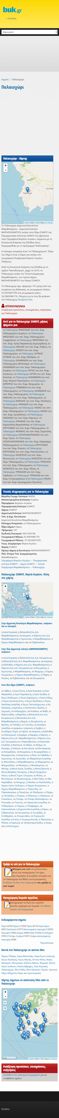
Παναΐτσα (24, 792)
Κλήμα (39, 744)
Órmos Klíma (38, 959)
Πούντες (19, 802)
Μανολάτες (9, 761)
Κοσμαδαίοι (10, 751)
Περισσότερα (46, 942)
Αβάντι (7, 690)
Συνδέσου (8, 882)
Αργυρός (5, 711)
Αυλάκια (34, 711)
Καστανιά (17, 744)
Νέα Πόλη (39, 778)
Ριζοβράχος (33, 805)
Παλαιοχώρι (12, 329)
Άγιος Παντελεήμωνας (34, 704)
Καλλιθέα (7, 664)
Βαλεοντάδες (7, 714)
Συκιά (15, 819)
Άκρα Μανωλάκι (25, 956)
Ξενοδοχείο (47, 932)
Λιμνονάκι (21, 758)
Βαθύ (45, 711)
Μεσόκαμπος (37, 765)
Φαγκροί (44, 962)
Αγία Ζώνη (19, 690)
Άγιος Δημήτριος (29, 697)
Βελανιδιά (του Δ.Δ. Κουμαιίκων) (36, 657)
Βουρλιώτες (37, 721)
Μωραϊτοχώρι (24, 778)
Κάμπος (44, 734)
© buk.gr (49, 222)
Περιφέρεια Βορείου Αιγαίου (15, 560)
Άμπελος (17, 707)
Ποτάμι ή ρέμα (15, 936)
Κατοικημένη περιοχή (34, 929)
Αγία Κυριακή (10, 632)
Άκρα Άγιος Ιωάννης (45, 956)
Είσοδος (12, 18)
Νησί (32, 932)
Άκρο (4, 926)
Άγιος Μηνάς (24, 959)
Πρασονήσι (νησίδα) (37, 802)
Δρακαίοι (17, 728)
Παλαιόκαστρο (8, 792)
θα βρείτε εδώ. (25, 299)
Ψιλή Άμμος (13, 826)
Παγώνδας (33, 788)
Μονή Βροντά (42, 768)
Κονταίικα (29, 748)
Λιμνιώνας (26, 638)
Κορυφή (5, 932)
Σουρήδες (38, 812)
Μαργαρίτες (44, 761)
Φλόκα (4, 822)
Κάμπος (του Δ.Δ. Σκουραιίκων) (16, 667)
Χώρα (48, 822)
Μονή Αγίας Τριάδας (22, 768)
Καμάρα (23, 734)
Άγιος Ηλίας (46, 697)
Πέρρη (46, 674)
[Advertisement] (29, 54)
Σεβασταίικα (38, 642)
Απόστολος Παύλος (34, 707)
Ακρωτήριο (43, 926)
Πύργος (20, 805)
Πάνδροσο (38, 792)
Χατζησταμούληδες (33, 822)
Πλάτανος (32, 795)
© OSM (36, 222)
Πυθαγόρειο (7, 805)
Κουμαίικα (41, 667)
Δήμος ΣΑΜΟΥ (27, 563)
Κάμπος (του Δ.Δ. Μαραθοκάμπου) (32, 664)
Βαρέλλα (21, 714)
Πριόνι (44, 969)
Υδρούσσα (46, 819)
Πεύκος (5, 678)
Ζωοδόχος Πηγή (9, 731)
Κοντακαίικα (44, 748)
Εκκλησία (11, 929)
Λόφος (20, 932)
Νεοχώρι (39, 671)
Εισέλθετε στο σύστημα (14, 1074)
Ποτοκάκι (6, 802)
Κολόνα (16, 748)
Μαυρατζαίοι (8, 765)
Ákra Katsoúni (33, 969)
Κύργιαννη (23, 755)
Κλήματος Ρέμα (14, 973)
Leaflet (26, 222)
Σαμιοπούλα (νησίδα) (28, 809)
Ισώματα (26, 635)
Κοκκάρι (5, 748)
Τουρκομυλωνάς (29, 819)
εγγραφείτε (34, 1074)
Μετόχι (5, 768)
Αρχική (4, 79)
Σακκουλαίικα (8, 809)
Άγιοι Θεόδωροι (9, 697)
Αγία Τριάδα (40, 694)
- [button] (6, 170)
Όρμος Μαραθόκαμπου (13, 642)
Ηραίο (25, 731)
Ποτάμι (19, 799)
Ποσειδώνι (6, 799)
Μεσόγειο (23, 765)
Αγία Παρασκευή (23, 694)
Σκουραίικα (38, 678)
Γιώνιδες (28, 724)
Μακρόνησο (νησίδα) (40, 758)
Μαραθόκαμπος (42, 638)
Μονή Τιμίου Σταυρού (21, 775)
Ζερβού (39, 728)
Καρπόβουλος (29, 741)
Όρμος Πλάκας (8, 956)
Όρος (29, 926)
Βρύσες (5, 724)
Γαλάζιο (17, 724)
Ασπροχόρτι (20, 711)
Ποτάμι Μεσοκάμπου (37, 799)
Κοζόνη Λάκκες (31, 962)
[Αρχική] (29, 10)
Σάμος (45, 809)
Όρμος (16, 926)
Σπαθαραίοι (7, 815)
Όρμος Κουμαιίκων (37, 785)
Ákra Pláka (20, 969)
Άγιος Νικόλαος (34, 701)
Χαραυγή (15, 822)
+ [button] (5, 165)
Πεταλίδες (9, 795)
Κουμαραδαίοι (41, 751)
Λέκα (34, 755)
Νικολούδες (45, 782)
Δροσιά (29, 728)
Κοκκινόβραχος (25, 966)
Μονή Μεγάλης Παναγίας (14, 772)
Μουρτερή (17, 962)
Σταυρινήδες (23, 815)
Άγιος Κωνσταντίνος (13, 701)
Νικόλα (31, 782)
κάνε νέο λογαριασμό (26, 882)
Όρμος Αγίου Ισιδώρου (12, 785)
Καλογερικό (10, 734)
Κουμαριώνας (8, 755)
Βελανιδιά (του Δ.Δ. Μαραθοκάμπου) (21, 661)
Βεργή (24, 721)
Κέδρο (29, 744)
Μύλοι (39, 775)
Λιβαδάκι (44, 755)
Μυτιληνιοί (7, 778)
